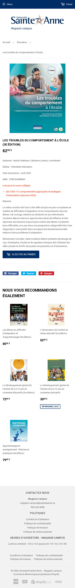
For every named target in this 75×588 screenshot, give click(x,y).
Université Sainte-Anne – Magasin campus (40, 570)
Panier (69, 4)
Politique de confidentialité (37, 523)
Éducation (22, 42)
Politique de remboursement (37, 532)
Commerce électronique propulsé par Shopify (36, 574)
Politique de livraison (37, 527)
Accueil (6, 42)
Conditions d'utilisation (37, 519)
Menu (10, 4)
